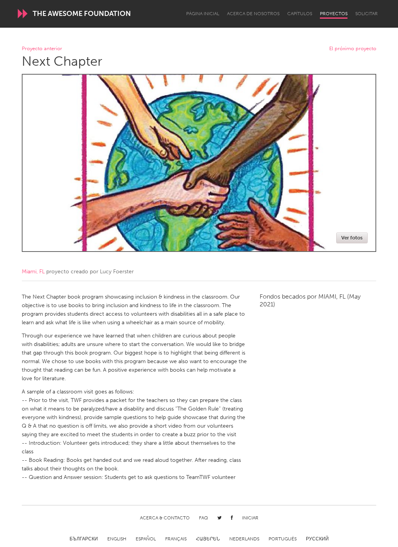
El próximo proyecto (352, 48)
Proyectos (333, 13)
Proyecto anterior (42, 48)
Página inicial (202, 13)
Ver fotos (352, 238)
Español (146, 539)
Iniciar (250, 518)
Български (84, 539)
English (116, 539)
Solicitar (366, 13)
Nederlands (244, 539)
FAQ (203, 518)
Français (176, 539)
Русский (317, 539)
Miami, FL (33, 271)
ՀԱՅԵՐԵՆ (208, 539)
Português (283, 539)
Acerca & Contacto (165, 518)
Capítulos (299, 13)
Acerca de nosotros (253, 13)
